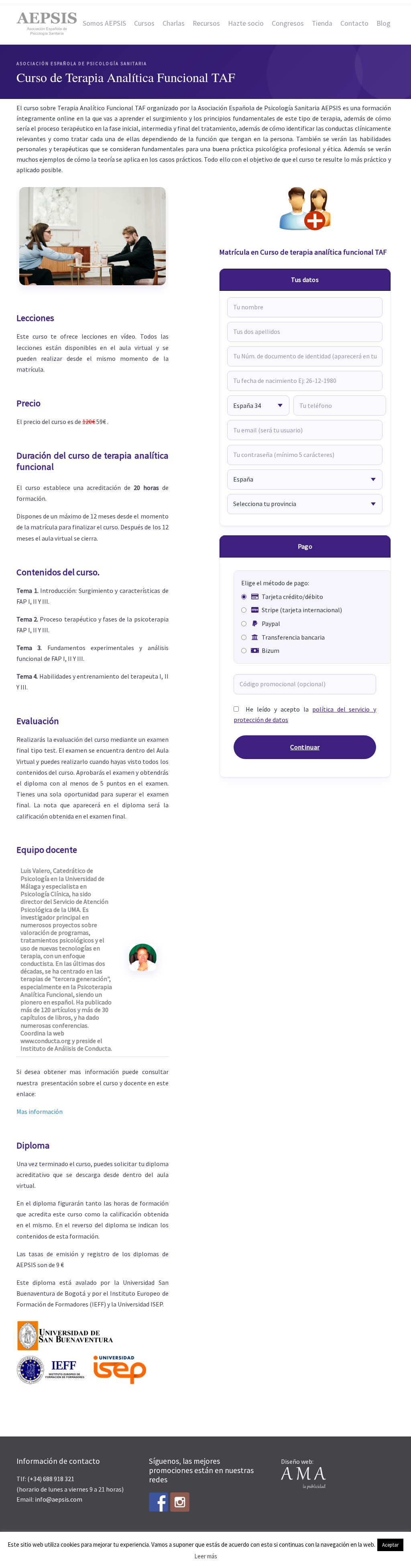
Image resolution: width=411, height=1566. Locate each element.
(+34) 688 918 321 (50, 1479)
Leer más (205, 1556)
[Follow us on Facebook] (158, 1502)
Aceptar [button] (390, 1544)
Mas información (39, 1111)
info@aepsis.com (58, 1499)
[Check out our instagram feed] (179, 1502)
